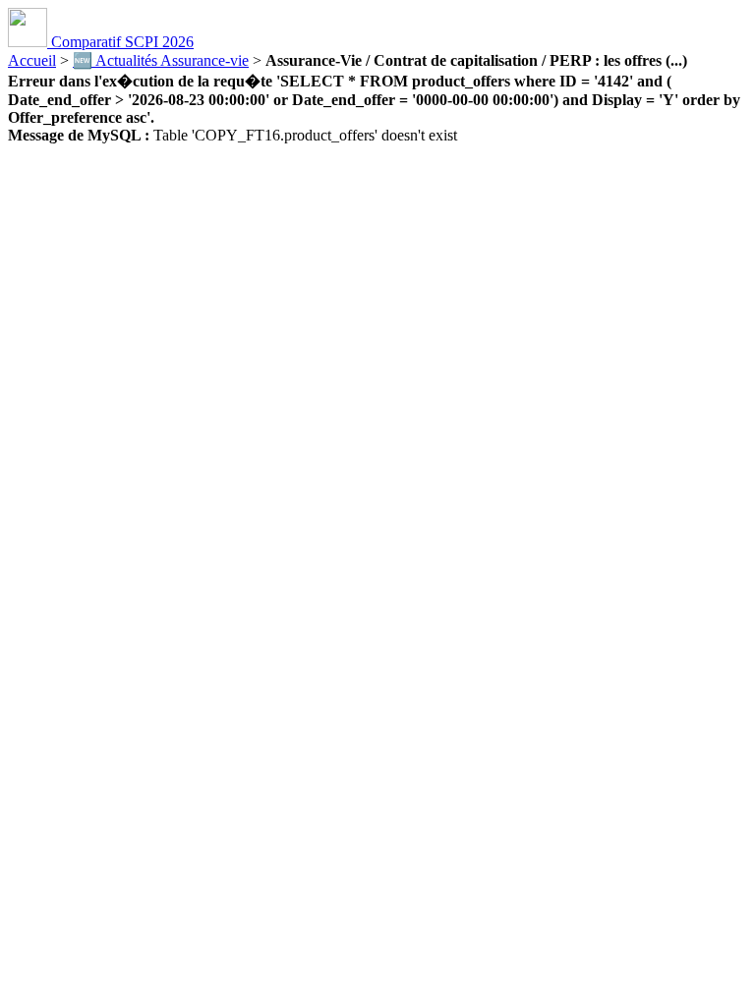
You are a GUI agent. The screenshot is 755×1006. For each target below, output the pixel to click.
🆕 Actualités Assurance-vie (161, 60)
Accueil (32, 60)
